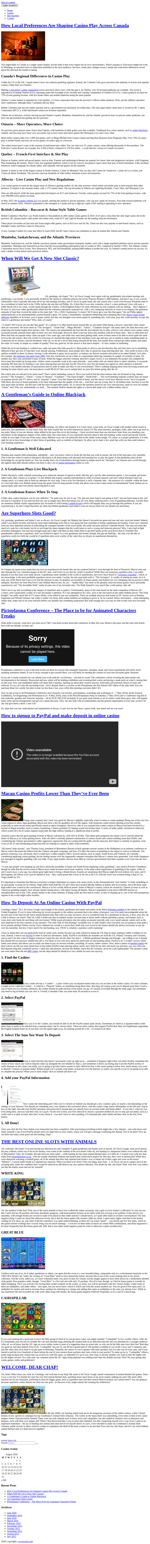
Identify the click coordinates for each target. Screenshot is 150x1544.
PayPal (29, 935)
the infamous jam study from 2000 (29, 356)
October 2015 (13, 1528)
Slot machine (13, 15)
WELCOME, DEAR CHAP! (29, 1367)
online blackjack (140, 130)
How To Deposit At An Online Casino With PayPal (51, 902)
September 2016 (14, 1515)
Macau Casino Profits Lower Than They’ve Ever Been (55, 793)
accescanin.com (25, 1541)
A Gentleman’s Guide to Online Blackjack (43, 394)
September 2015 (14, 1531)
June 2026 (12, 1513)
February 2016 (14, 1523)
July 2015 (11, 1536)
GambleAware (75, 503)
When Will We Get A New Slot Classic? (40, 258)
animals (4, 1440)
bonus (10, 1440)
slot (14, 1440)
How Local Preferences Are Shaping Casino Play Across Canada (65, 25)
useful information (66, 463)
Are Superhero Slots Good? (28, 513)
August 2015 (13, 1534)
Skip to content (8, 2)
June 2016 (12, 1518)
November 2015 (14, 1526)
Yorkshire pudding (116, 909)
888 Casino (33, 951)
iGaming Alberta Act (27, 201)
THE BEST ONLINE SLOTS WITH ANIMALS (49, 1141)
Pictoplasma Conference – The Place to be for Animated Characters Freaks (41, 1501)
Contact (10, 18)
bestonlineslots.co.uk (22, 1156)
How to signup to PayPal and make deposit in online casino (60, 715)
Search (4, 1443)
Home (10, 10)
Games (10, 13)
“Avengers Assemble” (127, 574)
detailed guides (137, 943)
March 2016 (12, 1520)
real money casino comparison (25, 90)
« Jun (3, 1480)
